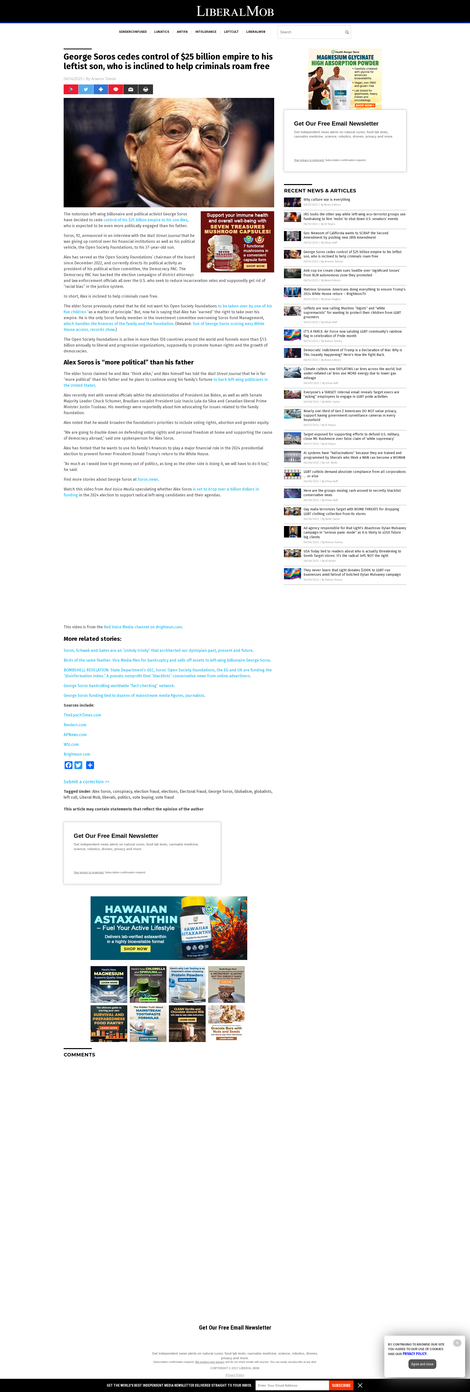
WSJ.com (71, 744)
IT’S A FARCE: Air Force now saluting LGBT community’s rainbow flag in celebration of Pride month (353, 333)
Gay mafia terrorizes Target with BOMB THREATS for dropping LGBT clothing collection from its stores (351, 511)
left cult (70, 797)
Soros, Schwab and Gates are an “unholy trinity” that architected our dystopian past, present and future (158, 650)
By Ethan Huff (329, 242)
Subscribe (341, 1385)
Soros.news (148, 479)
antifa (182, 32)
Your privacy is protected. (89, 872)
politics (124, 797)
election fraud (146, 791)
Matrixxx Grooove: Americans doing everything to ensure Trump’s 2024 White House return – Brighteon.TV (355, 291)
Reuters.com (75, 725)
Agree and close (422, 1364)
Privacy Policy (235, 1375)
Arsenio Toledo (103, 79)
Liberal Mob (89, 797)
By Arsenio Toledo (332, 261)
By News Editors (331, 204)
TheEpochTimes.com (82, 715)
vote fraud (164, 797)
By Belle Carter (331, 401)
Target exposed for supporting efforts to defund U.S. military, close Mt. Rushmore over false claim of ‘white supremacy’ (352, 436)
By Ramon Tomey (331, 341)
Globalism (243, 791)
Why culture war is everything (327, 200)
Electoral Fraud (193, 791)
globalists (262, 791)
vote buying (142, 797)
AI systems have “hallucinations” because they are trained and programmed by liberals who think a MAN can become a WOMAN (354, 455)
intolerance (205, 32)
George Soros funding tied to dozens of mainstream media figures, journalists (134, 695)
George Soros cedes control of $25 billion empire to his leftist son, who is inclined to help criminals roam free (352, 254)
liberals (109, 797)
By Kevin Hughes (331, 299)
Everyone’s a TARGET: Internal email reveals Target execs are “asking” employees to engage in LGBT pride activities (351, 394)
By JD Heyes (328, 224)
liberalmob (255, 32)
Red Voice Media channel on (130, 627)
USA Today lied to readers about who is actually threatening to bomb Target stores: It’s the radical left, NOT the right (352, 553)
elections (169, 791)
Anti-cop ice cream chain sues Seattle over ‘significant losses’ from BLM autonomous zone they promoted (352, 273)
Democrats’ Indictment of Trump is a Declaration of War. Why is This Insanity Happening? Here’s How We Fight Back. (353, 352)
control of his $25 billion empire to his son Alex (146, 220)
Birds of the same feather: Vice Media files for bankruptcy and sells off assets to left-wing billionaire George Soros (167, 660)
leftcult (231, 32)
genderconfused (133, 32)
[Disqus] (169, 1123)
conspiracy (122, 791)
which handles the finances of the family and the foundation (118, 323)
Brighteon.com (169, 627)
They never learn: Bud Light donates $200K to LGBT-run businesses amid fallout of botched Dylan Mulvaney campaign (352, 572)
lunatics (161, 32)
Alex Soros (101, 791)
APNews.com (75, 734)
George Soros (220, 791)
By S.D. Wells (329, 462)
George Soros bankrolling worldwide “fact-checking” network (119, 685)
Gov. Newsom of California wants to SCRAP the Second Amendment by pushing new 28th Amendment (346, 235)
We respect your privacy (209, 1361)
